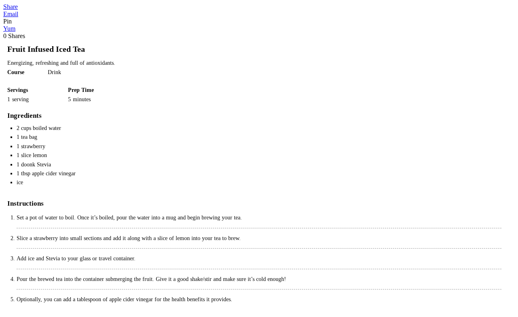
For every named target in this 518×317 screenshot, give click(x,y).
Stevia (44, 165)
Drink (54, 72)
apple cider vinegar (54, 173)
